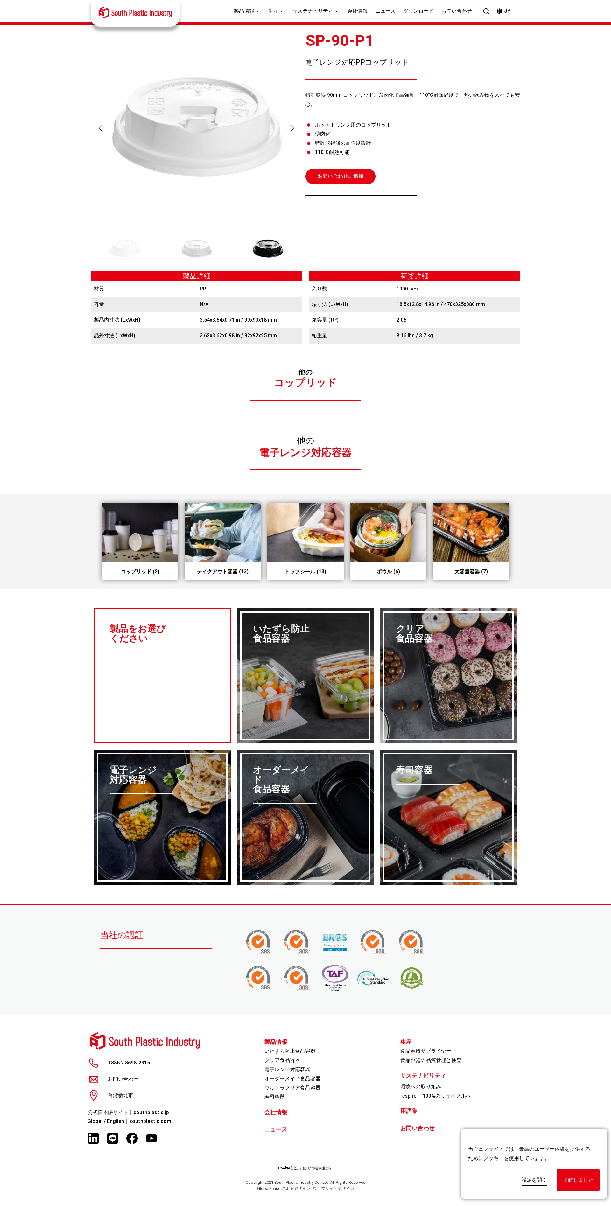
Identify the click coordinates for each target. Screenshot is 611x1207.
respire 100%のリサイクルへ (435, 1096)
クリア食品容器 (282, 1060)
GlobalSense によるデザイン (283, 1188)
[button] (101, 128)
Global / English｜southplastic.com (129, 1121)
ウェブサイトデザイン (333, 1188)
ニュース (385, 11)
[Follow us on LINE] (112, 1138)
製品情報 (244, 11)
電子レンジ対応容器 (305, 452)
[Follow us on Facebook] (132, 1138)
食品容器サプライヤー (425, 1051)
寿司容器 (274, 1097)
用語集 (409, 1111)
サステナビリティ (312, 11)
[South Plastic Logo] (135, 12)
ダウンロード (418, 11)
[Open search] (486, 11)
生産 (273, 11)
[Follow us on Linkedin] (93, 1138)
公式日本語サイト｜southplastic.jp (128, 1112)
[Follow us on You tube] (151, 1138)
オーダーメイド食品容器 (292, 1079)
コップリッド (305, 382)
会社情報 (357, 11)
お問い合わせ (456, 11)
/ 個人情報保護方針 (316, 1168)
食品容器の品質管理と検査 (430, 1060)
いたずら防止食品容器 (289, 1051)
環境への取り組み (420, 1087)
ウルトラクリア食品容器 (292, 1088)
